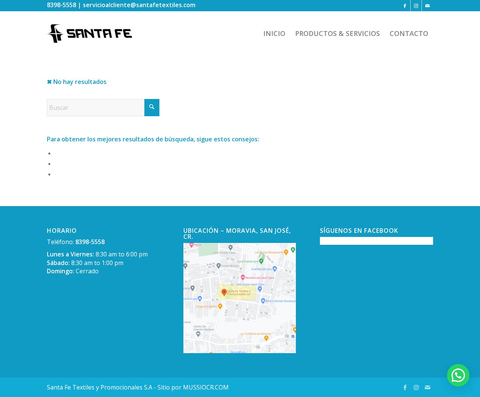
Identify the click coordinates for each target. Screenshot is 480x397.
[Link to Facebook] (404, 5)
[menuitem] (274, 33)
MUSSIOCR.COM (206, 387)
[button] (458, 375)
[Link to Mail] (427, 5)
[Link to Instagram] (416, 5)
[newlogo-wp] (95, 33)
